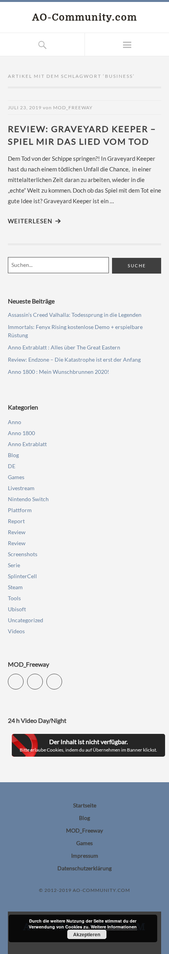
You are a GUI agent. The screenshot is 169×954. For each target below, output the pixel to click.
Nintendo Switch (28, 499)
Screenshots (22, 554)
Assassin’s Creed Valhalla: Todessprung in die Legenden (74, 314)
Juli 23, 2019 (25, 107)
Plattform (20, 510)
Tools (14, 598)
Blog (13, 455)
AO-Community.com (84, 17)
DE (11, 466)
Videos (16, 631)
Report (16, 521)
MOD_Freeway (73, 107)
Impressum (84, 855)
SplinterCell (22, 576)
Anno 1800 (21, 433)
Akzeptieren (86, 934)
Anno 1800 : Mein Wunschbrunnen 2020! (58, 371)
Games (16, 477)
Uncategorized (25, 620)
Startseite (84, 805)
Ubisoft (17, 609)
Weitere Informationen (114, 927)
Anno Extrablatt (27, 444)
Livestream (21, 488)
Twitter (23, 678)
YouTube (42, 678)
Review (17, 532)
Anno (14, 422)
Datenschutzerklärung (84, 868)
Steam (15, 587)
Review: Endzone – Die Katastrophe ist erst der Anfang (74, 359)
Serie (14, 565)
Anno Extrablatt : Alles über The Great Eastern (64, 347)
